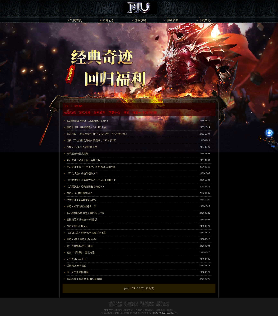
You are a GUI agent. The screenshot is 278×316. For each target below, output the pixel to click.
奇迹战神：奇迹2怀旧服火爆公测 (84, 278)
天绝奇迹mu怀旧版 (77, 259)
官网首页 (76, 20)
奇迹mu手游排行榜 (144, 112)
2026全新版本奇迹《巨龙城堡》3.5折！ (88, 120)
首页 (66, 106)
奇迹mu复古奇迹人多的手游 (82, 239)
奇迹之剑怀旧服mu (77, 226)
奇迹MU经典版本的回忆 (79, 193)
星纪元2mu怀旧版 (76, 265)
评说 (126, 112)
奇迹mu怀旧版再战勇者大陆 (82, 206)
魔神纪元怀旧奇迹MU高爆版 (82, 219)
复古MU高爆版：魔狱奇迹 (81, 252)
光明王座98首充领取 (77, 153)
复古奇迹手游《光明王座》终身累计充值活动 (91, 166)
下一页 (144, 288)
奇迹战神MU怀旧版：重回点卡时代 (85, 213)
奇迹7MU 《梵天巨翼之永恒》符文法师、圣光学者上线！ (97, 133)
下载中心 (205, 20)
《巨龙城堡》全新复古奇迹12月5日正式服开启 (91, 180)
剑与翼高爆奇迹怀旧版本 (80, 245)
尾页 (151, 288)
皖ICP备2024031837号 (165, 312)
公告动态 (108, 20)
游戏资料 (172, 20)
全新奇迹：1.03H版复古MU (81, 199)
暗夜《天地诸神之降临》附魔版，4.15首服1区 (91, 140)
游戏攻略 (140, 20)
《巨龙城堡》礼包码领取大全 (82, 173)
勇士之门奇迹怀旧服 (77, 272)
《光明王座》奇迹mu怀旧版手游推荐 (86, 232)
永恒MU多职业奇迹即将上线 (82, 147)
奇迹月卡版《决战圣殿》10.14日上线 (86, 127)
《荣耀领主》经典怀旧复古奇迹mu (85, 186)
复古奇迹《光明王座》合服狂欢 (83, 160)
